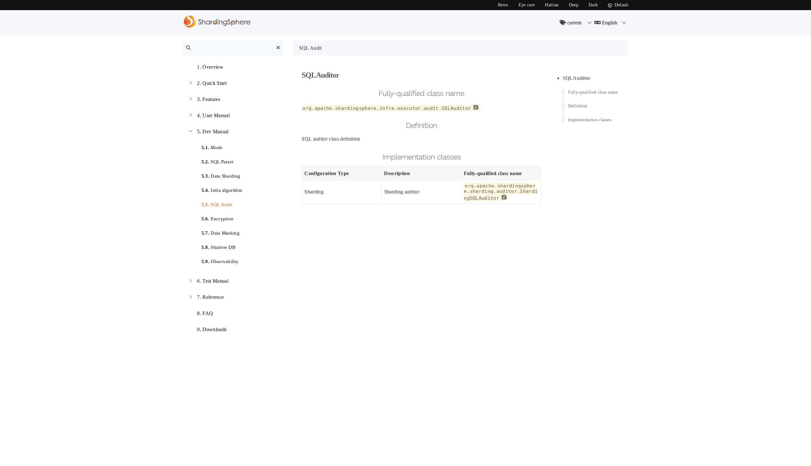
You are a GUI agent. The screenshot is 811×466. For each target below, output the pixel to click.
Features (208, 99)
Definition (577, 106)
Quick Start (212, 83)
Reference (210, 297)
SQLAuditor (577, 78)
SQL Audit (217, 204)
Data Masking (220, 233)
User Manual (213, 115)
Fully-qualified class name (593, 92)
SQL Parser (217, 161)
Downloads (212, 329)
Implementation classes (589, 119)
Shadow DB (218, 247)
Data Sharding (220, 176)
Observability (220, 261)
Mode (212, 147)
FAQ (205, 313)
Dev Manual (212, 131)
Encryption (217, 218)
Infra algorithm (221, 190)
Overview (210, 67)
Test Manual (212, 281)
